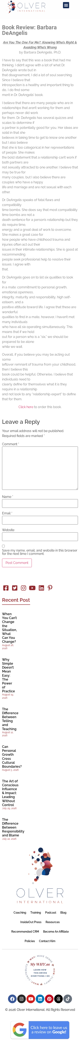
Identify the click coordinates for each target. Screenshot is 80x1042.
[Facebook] (12, 999)
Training (35, 912)
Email (7, 513)
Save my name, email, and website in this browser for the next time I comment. (39, 552)
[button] (66, 5)
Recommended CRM (25, 931)
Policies (30, 941)
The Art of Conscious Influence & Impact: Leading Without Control (10, 793)
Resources (53, 922)
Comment (10, 444)
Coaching (20, 912)
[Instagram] (21, 999)
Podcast (50, 912)
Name (7, 497)
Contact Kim (47, 941)
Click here (25, 407)
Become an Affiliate (56, 931)
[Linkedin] (40, 999)
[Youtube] (30, 999)
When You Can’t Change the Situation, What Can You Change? (9, 628)
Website (8, 530)
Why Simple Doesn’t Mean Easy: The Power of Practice (8, 675)
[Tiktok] (67, 999)
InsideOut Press (30, 922)
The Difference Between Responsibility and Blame (13, 827)
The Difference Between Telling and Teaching (10, 719)
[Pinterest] (49, 999)
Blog (63, 912)
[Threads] (58, 999)
